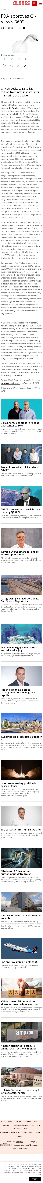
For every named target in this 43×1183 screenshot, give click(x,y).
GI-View (12, 108)
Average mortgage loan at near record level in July (19, 649)
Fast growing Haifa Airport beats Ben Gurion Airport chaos (20, 600)
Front (2, 10)
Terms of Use (15, 1132)
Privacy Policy (28, 1132)
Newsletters (6, 1125)
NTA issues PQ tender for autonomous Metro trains (16, 873)
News (7, 10)
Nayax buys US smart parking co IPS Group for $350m (20, 553)
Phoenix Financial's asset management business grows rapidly (18, 692)
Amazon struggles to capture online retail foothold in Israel (18, 1047)
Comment (18, 1121)
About (38, 1132)
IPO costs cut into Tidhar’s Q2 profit (21, 829)
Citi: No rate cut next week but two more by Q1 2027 (21, 511)
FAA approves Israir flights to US (19, 962)
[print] (4, 66)
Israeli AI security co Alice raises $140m (19, 469)
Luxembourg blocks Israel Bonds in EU (21, 738)
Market (36, 1121)
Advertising (4, 1132)
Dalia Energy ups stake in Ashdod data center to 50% (20, 424)
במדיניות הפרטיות (35, 1170)
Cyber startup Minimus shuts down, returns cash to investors (19, 1003)
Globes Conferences (21, 1125)
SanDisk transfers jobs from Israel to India (21, 917)
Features (28, 1121)
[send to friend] (11, 66)
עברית (26, 1129)
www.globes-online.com (10, 383)
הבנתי (34, 1179)
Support (20, 1136)
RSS (32, 1125)
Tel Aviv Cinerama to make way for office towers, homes (21, 1091)
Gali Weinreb (18, 78)
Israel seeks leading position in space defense (19, 785)
